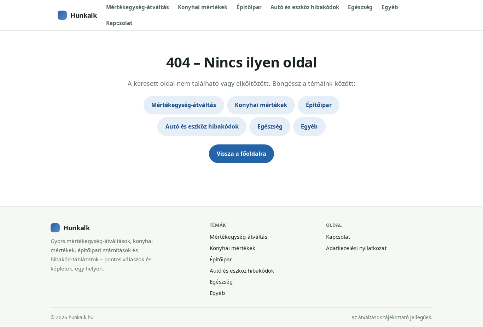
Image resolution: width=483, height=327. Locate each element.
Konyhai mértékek (202, 7)
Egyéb (390, 7)
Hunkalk (83, 15)
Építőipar (249, 7)
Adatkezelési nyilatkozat (356, 247)
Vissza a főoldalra (241, 153)
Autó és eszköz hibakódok (304, 7)
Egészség (360, 7)
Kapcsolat (119, 22)
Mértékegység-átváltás (137, 7)
